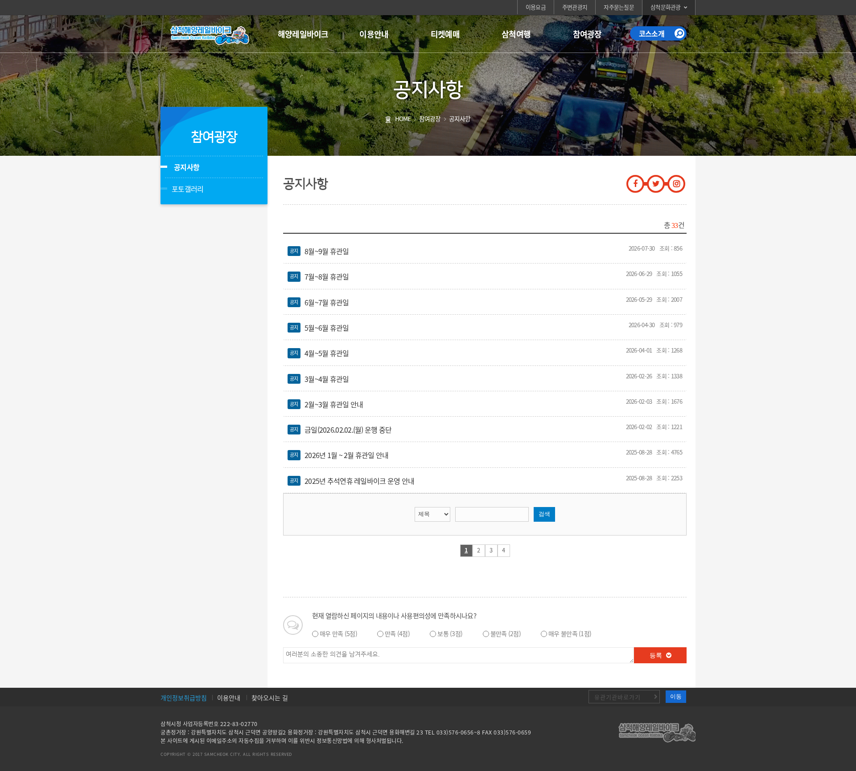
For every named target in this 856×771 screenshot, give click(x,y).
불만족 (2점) (505, 633)
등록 (657, 655)
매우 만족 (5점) (338, 633)
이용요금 (536, 7)
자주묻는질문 (619, 7)
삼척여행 (516, 34)
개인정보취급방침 (183, 697)
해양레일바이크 (303, 34)
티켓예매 (445, 34)
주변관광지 (574, 7)
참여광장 (587, 34)
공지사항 (186, 167)
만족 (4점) (397, 633)
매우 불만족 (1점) (569, 633)
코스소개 (651, 33)
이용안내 (373, 34)
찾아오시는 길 (269, 697)
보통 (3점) (449, 633)
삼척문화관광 (665, 7)
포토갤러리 (187, 188)
